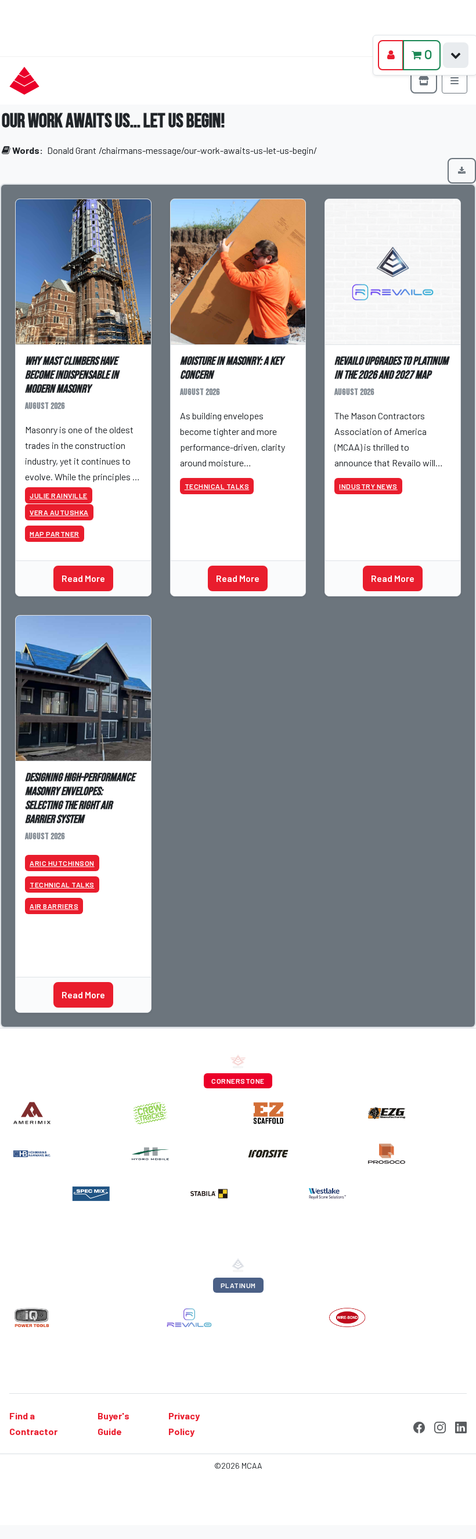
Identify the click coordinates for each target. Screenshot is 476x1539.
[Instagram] (440, 1426)
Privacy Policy (184, 1423)
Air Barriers (54, 906)
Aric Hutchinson (62, 863)
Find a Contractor (33, 1423)
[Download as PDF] (462, 171)
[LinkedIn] (461, 1426)
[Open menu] (454, 81)
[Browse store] (423, 81)
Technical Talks (217, 486)
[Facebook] (419, 1426)
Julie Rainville (59, 495)
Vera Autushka (59, 512)
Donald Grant (71, 150)
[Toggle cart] (455, 55)
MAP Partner (55, 534)
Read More (83, 578)
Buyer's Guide (113, 1423)
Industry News (368, 486)
